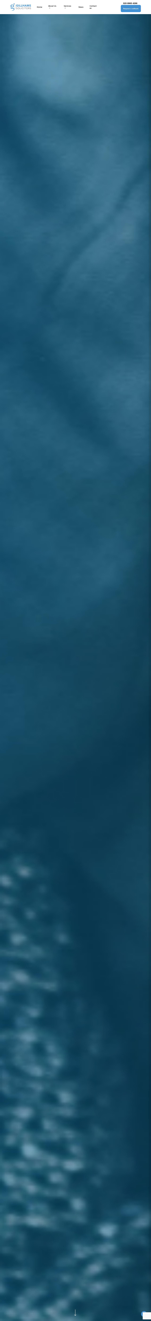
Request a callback (130, 9)
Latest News (17, 685)
